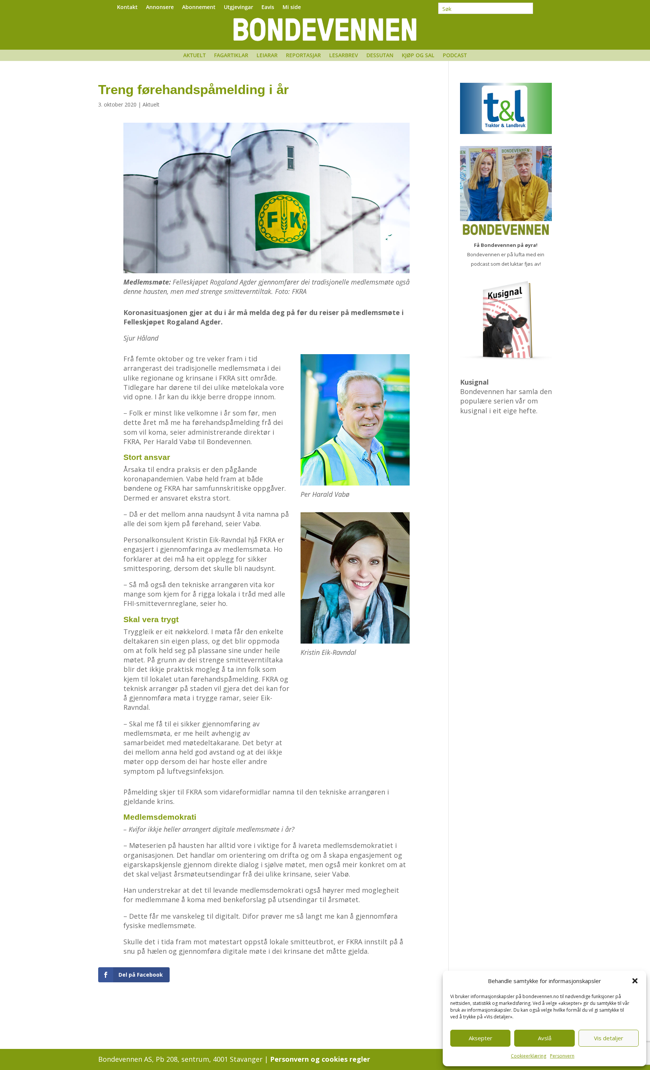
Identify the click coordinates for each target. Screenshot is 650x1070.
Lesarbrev (343, 56)
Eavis (267, 8)
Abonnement (199, 8)
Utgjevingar (238, 8)
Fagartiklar (231, 56)
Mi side (291, 8)
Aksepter (480, 1038)
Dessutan (379, 56)
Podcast (455, 56)
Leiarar (267, 56)
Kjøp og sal (418, 56)
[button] (635, 981)
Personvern (562, 1056)
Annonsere (160, 8)
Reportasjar (303, 56)
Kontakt (127, 8)
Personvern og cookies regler (320, 1059)
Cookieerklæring (528, 1056)
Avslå (544, 1038)
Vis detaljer (608, 1038)
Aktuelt (194, 56)
